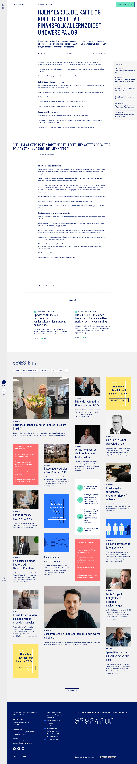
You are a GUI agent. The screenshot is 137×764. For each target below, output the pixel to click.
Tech (53, 370)
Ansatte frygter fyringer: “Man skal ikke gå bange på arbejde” (24, 455)
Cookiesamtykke (53, 731)
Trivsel (50, 286)
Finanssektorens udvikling (30, 370)
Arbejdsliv (45, 286)
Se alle (96, 482)
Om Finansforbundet (54, 712)
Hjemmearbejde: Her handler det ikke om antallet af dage (125, 107)
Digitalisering (44, 370)
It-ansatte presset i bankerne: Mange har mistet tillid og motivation (25, 481)
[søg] (3, 392)
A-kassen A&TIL (52, 737)
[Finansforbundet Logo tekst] (18, 4)
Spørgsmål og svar (53, 739)
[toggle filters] (66, 371)
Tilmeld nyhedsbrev (56, 517)
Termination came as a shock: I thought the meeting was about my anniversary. (24, 464)
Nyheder (49, 4)
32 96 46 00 (94, 721)
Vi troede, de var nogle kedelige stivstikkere (23, 473)
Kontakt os (50, 718)
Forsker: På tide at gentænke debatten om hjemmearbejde (125, 80)
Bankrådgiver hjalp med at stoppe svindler (124, 115)
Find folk (50, 726)
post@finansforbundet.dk (21, 722)
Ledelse (55, 286)
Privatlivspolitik (52, 728)
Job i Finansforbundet (54, 715)
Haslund (99, 54)
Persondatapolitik (53, 734)
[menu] (3, 383)
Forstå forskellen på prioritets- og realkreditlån (125, 89)
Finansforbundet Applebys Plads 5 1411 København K (25, 713)
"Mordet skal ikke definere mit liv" (125, 71)
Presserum (50, 723)
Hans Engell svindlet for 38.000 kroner (125, 98)
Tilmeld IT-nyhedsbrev (118, 400)
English (23, 757)
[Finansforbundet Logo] (4, 7)
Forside (41, 4)
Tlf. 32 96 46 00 (18, 720)
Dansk (15, 757)
